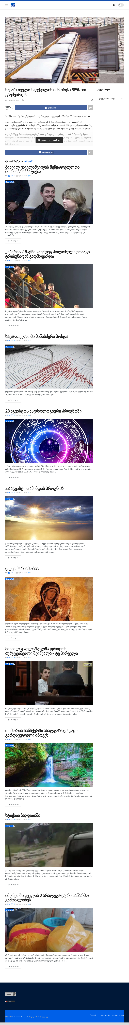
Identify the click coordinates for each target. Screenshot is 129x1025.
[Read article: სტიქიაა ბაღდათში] (49, 845)
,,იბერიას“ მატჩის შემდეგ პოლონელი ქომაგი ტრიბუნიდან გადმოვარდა (47, 254)
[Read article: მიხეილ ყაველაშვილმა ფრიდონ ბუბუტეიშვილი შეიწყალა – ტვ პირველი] (49, 683)
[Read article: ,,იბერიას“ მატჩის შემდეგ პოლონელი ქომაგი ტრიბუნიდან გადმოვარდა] (49, 286)
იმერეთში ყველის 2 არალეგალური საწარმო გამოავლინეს (47, 897)
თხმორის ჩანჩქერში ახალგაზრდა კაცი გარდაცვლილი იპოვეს (41, 733)
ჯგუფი (121, 1015)
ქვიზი (114, 1015)
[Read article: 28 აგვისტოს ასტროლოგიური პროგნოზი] (49, 441)
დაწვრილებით (14, 241)
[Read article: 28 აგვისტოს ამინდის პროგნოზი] (49, 518)
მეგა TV (10, 176)
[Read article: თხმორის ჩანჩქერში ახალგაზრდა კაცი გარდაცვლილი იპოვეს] (49, 765)
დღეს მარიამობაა (22, 568)
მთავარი (9, 182)
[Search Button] (114, 5)
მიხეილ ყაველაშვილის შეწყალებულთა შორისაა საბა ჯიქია (42, 169)
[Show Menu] (6, 5)
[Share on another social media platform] (90, 107)
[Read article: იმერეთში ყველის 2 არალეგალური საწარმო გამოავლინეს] (49, 930)
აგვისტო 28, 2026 (21, 176)
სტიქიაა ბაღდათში (22, 815)
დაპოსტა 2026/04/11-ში (14, 100)
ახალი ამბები (104, 1015)
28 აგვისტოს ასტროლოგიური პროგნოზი (43, 411)
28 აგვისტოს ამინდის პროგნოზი (35, 488)
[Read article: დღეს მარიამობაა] (49, 599)
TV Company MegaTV (19, 1017)
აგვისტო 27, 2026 (21, 657)
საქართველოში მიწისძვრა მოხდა (36, 336)
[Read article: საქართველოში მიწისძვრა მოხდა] (49, 367)
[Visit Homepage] (13, 4)
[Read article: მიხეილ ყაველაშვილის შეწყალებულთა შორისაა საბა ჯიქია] (49, 202)
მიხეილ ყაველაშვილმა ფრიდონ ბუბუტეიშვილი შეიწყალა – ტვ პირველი (41, 651)
